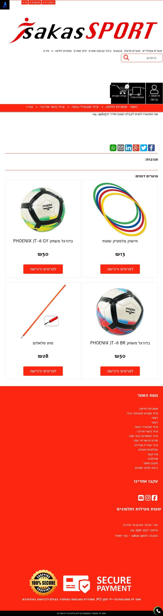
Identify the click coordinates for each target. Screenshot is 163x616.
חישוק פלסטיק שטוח (120, 241)
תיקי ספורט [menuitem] (80, 51)
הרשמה (155, 96)
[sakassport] (81, 31)
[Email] (120, 147)
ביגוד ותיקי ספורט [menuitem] (146, 468)
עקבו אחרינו (146, 481)
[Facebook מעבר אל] (154, 499)
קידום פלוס (76, 613)
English (35, 2)
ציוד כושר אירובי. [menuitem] (51, 106)
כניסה (154, 99)
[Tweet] (143, 147)
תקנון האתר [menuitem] (150, 463)
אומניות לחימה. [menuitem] (62, 51)
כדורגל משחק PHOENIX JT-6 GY (43, 241)
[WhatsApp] (113, 147)
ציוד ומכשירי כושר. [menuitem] (84, 106)
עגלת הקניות (119, 96)
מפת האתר (147, 395)
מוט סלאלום (43, 343)
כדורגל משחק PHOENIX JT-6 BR (120, 343)
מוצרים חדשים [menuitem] (132, 51)
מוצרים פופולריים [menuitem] (152, 51)
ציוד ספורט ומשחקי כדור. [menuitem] (142, 413)
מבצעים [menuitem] (118, 51)
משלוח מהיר (137, 97)
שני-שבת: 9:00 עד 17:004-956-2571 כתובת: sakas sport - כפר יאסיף (136, 530)
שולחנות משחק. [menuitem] (147, 449)
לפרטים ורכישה (120, 269)
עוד (47, 51)
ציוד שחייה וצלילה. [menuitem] (145, 445)
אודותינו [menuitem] (153, 459)
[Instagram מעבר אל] (147, 499)
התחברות (49, 2)
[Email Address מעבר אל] (141, 499)
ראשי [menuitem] (133, 106)
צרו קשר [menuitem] (152, 454)
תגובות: (151, 159)
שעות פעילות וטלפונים (139, 508)
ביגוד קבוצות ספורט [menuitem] (100, 51)
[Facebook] (151, 147)
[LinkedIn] (128, 147)
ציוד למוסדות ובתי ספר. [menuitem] (143, 436)
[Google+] (136, 147)
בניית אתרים (63, 613)
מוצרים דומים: (146, 176)
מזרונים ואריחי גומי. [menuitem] (145, 440)
